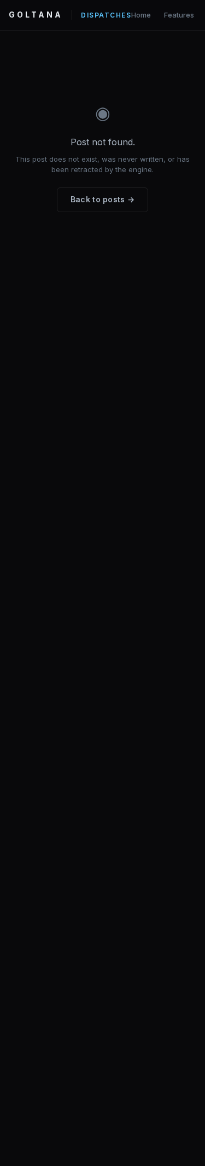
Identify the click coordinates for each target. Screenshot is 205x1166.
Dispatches (106, 15)
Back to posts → (103, 199)
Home (141, 14)
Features (179, 14)
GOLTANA (36, 14)
